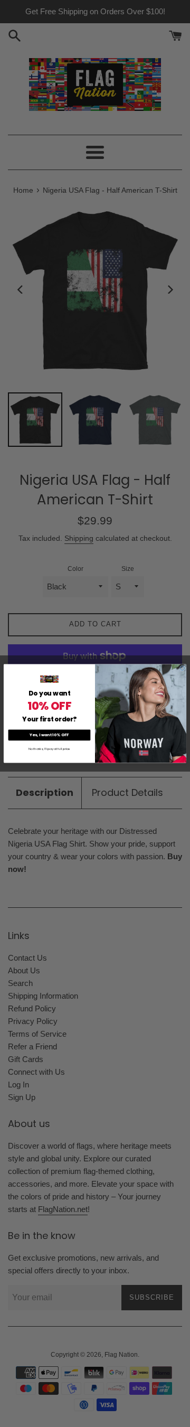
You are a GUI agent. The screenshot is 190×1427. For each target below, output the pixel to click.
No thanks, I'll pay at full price (49, 749)
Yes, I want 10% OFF (49, 735)
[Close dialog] (182, 668)
